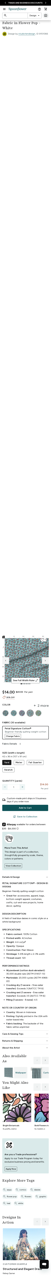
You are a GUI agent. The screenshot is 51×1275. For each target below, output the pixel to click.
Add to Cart (25, 807)
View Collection (13, 866)
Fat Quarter (35, 762)
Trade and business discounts (25, 3)
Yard (6, 762)
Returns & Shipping (25, 1040)
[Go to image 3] (24, 683)
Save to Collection (25, 816)
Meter (19, 762)
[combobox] (35, 15)
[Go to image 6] (29, 683)
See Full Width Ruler (25, 680)
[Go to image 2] (23, 683)
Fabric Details (12, 744)
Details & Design (25, 877)
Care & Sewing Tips (25, 1034)
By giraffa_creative (10, 1129)
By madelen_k (40, 1129)
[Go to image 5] (28, 683)
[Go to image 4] (26, 683)
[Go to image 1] (21, 683)
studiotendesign (26, 33)
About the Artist (25, 1047)
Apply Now (11, 1169)
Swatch (8, 769)
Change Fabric (13, 736)
